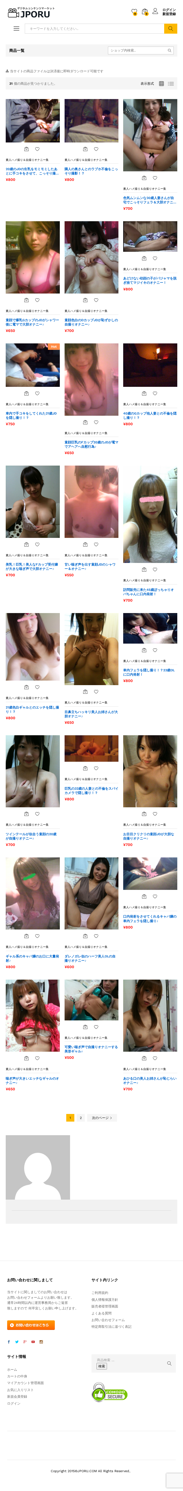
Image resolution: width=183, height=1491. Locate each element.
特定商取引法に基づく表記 (112, 1326)
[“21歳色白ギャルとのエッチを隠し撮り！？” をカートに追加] (26, 687)
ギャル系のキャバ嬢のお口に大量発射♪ (32, 958)
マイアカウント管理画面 (25, 1383)
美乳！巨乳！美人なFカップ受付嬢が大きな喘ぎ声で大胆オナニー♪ (32, 566)
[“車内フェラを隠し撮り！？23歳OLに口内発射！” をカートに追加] (144, 650)
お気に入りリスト (20, 1390)
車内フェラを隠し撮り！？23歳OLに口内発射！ (149, 672)
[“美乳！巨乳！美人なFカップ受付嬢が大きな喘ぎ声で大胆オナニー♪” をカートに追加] (26, 544)
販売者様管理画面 (105, 1306)
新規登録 (169, 14)
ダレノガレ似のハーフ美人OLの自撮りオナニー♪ (90, 958)
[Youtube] (33, 1342)
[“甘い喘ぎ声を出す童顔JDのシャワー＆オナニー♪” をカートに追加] (85, 544)
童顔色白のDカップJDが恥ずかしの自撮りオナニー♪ (91, 322)
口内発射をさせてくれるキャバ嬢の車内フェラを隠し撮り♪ (150, 918)
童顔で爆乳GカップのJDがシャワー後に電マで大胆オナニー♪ (32, 322)
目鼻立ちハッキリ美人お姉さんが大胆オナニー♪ (91, 714)
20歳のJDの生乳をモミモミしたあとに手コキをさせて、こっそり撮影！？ (31, 171)
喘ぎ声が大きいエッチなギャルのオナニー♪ (32, 1080)
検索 (170, 29)
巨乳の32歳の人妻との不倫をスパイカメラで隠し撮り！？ (91, 791)
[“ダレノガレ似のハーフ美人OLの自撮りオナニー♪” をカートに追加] (85, 936)
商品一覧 (17, 50)
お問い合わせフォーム (108, 1320)
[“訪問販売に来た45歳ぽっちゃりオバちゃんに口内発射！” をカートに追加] (144, 569)
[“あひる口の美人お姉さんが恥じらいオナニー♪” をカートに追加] (144, 1058)
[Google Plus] (25, 1342)
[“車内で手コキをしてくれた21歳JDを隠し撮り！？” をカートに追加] (26, 393)
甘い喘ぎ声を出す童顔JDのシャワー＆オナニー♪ (90, 566)
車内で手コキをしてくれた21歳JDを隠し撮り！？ (31, 415)
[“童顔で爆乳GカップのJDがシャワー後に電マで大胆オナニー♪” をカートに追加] (26, 300)
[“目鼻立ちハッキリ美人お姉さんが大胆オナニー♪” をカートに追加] (85, 692)
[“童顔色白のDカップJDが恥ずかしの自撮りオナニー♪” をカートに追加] (85, 300)
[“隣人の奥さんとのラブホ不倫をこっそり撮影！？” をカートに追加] (85, 149)
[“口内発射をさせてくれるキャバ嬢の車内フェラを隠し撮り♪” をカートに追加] (144, 896)
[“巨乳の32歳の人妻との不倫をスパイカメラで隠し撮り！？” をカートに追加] (85, 768)
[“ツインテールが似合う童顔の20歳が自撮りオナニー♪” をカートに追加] (26, 814)
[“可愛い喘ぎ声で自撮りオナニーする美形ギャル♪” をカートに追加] (85, 1027)
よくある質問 (102, 1313)
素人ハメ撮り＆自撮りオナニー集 (27, 160)
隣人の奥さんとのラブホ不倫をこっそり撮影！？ (91, 171)
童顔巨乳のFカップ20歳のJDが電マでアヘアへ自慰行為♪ (91, 444)
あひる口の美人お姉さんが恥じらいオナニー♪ (150, 1080)
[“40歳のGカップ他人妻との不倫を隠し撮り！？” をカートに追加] (144, 393)
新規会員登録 (17, 1396)
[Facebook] (9, 1342)
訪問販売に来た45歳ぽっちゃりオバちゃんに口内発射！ (148, 592)
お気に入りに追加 (37, 149)
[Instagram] (41, 1342)
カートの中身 (17, 1376)
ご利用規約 (100, 1293)
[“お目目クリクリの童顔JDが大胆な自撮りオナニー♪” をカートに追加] (144, 814)
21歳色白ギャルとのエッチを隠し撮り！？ (32, 709)
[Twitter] (17, 1342)
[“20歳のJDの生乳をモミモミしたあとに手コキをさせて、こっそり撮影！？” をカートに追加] (26, 149)
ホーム (12, 1369)
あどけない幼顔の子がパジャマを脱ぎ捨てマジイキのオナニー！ (150, 280)
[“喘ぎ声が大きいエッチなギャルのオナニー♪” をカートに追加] (26, 1058)
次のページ (101, 1118)
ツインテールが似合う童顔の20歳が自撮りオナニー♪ (31, 836)
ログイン (169, 10)
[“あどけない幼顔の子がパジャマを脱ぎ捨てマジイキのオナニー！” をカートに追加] (144, 258)
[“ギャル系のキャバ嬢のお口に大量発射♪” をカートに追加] (26, 936)
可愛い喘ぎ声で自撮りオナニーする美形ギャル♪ (91, 1049)
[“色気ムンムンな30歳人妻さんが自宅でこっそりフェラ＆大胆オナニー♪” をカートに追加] (144, 178)
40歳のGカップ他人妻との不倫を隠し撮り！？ (150, 415)
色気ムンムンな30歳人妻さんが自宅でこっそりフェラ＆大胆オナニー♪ (150, 200)
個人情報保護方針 (105, 1300)
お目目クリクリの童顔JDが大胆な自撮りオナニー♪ (148, 836)
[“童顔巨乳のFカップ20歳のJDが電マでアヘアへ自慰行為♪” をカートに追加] (85, 422)
